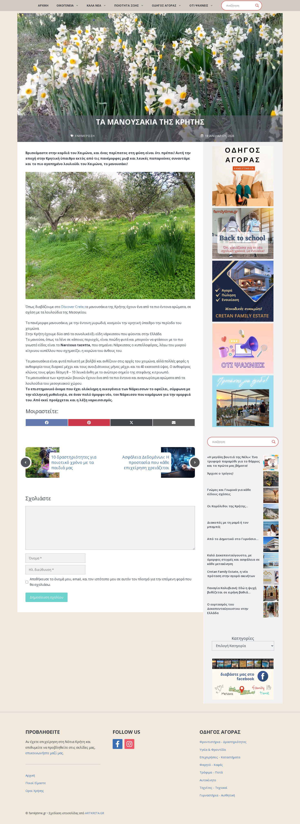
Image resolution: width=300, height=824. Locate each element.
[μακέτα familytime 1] (242, 320)
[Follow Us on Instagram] (129, 744)
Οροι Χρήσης (35, 791)
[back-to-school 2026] (242, 257)
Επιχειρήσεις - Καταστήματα (220, 757)
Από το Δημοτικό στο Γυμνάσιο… (232, 539)
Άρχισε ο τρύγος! (220, 473)
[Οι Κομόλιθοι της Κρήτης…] (271, 512)
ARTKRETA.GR (94, 813)
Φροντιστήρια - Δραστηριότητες (223, 742)
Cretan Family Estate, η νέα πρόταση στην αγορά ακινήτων (231, 573)
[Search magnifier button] (257, 5)
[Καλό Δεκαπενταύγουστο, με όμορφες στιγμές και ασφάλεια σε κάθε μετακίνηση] (271, 561)
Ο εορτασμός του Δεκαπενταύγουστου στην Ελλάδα (227, 608)
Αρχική (30, 775)
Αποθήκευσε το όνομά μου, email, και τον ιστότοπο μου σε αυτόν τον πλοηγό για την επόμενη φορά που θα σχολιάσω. (110, 582)
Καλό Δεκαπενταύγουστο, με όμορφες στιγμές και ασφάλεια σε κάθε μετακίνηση (233, 559)
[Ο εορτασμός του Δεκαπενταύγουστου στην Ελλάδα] (271, 610)
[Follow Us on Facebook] (117, 744)
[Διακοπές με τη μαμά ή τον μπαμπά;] (271, 528)
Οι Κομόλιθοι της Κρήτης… (227, 506)
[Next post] (195, 462)
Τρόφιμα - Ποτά (211, 772)
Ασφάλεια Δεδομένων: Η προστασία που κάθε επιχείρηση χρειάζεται (145, 462)
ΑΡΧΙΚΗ (43, 5)
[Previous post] (25, 462)
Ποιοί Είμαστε (36, 783)
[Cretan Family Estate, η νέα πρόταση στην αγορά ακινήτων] (271, 577)
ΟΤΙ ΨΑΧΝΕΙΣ (198, 5)
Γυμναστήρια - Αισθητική (217, 795)
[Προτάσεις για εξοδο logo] (242, 426)
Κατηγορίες (243, 638)
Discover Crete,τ (73, 306)
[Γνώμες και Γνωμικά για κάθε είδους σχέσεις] (271, 496)
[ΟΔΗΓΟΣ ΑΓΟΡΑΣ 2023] (242, 205)
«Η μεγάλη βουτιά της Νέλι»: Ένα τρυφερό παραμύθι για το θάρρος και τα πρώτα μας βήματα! (233, 461)
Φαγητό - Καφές (211, 765)
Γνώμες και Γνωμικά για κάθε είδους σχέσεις (229, 492)
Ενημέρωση (85, 136)
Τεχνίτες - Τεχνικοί (213, 788)
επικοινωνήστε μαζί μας (44, 753)
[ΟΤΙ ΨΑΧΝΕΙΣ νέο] (242, 372)
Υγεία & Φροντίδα (213, 749)
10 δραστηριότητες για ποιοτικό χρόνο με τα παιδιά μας (73, 462)
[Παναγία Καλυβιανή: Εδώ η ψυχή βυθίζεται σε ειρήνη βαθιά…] (271, 594)
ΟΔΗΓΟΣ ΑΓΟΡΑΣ (164, 5)
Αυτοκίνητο (208, 780)
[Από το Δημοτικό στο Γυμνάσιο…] (271, 545)
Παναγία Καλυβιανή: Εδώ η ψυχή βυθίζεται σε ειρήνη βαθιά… (231, 590)
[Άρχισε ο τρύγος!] (271, 479)
